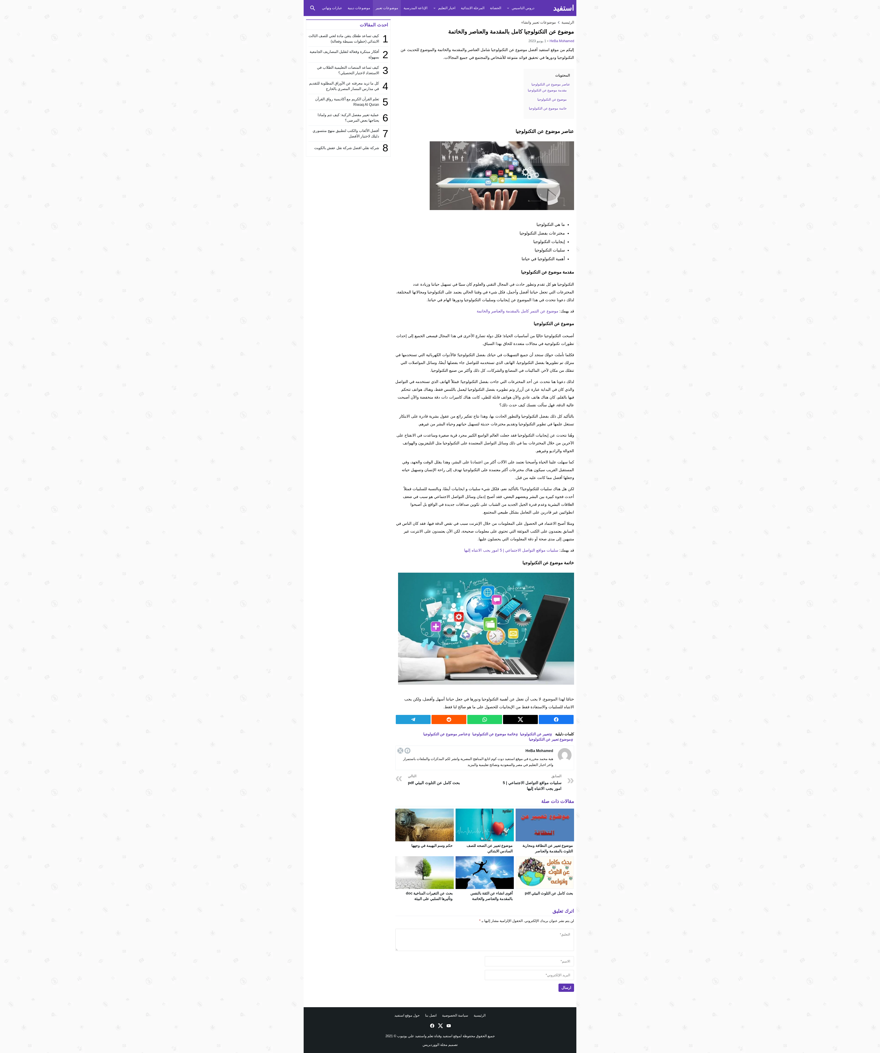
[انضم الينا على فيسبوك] (431, 1026)
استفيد (563, 8)
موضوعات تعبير (387, 8)
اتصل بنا (431, 1015)
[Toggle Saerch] (312, 8)
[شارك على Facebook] (556, 719)
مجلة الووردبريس (435, 1045)
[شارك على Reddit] (449, 719)
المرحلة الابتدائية (472, 8)
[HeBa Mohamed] (565, 755)
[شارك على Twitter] (520, 719)
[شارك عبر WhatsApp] (484, 719)
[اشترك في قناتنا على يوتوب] (448, 1026)
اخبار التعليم (446, 8)
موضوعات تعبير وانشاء (538, 22)
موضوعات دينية (359, 8)
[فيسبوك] (407, 750)
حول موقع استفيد (407, 1015)
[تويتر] (400, 750)
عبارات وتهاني (332, 8)
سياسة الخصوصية (455, 1015)
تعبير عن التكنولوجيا (535, 734)
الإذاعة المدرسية (415, 8)
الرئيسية (480, 1015)
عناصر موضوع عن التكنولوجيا (445, 734)
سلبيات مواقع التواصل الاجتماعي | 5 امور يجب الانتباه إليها (511, 550)
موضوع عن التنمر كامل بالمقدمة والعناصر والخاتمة (517, 311)
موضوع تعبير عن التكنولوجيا (550, 739)
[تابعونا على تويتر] (440, 1026)
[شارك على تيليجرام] (413, 719)
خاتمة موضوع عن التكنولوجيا (494, 734)
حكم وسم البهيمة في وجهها (432, 846)
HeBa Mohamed (562, 41)
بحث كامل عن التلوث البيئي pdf (549, 893)
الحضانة (495, 8)
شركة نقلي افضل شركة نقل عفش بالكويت (346, 148)
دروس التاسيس (523, 8)
